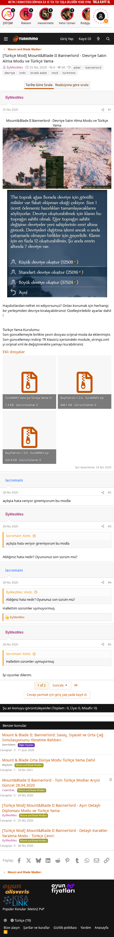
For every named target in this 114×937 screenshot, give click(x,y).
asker (77, 67)
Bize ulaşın (12, 927)
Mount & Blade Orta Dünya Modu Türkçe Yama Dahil (48, 760)
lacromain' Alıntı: (18, 535)
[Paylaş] (102, 109)
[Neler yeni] (98, 38)
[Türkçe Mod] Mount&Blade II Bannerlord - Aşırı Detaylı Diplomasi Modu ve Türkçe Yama (51, 808)
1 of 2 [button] (41, 685)
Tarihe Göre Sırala (39, 85)
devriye (10, 73)
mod (55, 73)
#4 (109, 582)
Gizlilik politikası (65, 927)
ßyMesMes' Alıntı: (19, 592)
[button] (5, 920)
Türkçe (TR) (22, 920)
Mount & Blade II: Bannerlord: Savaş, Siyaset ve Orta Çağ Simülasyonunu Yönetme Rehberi (52, 737)
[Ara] (108, 38)
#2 (109, 492)
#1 (109, 109)
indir (22, 73)
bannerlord (93, 67)
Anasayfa (101, 927)
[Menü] (6, 38)
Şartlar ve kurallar (36, 927)
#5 (109, 644)
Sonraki (58, 685)
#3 (109, 526)
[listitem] (26, 16)
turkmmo (69, 73)
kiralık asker (38, 73)
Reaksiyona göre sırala (72, 85)
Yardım (86, 927)
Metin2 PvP (36, 909)
